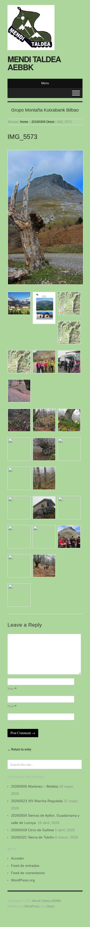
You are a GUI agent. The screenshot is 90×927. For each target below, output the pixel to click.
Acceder (17, 858)
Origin (50, 906)
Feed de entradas (25, 866)
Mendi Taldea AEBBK (34, 63)
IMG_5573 (22, 136)
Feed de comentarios (28, 873)
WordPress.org (23, 880)
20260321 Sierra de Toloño (32, 837)
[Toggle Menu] (76, 93)
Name (12, 688)
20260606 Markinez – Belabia (34, 786)
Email (12, 706)
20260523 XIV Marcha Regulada (37, 801)
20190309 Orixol (43, 121)
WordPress (32, 906)
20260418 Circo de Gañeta (32, 830)
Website (12, 722)
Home (24, 121)
